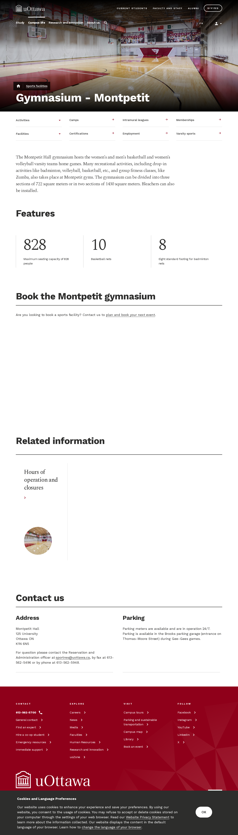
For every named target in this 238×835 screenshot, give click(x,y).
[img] (30, 8)
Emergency (31, 742)
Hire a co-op (30, 735)
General (27, 720)
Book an (133, 746)
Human (82, 742)
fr (201, 23)
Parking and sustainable (140, 722)
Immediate (29, 749)
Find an (26, 727)
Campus (134, 712)
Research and (86, 749)
